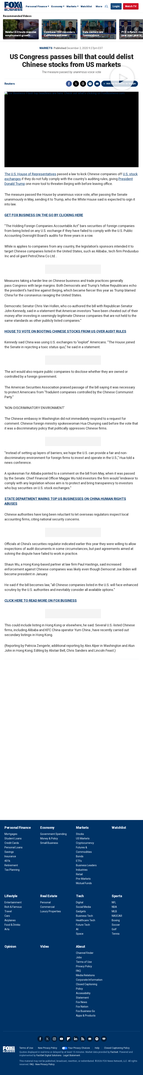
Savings (9, 851)
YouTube (61, 1039)
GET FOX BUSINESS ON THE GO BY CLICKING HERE (43, 215)
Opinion (10, 946)
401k (7, 860)
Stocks (80, 833)
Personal (45, 902)
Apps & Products (86, 1015)
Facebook (69, 84)
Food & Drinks (12, 924)
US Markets (83, 838)
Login (116, 6)
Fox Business (13, 6)
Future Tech (83, 924)
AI (77, 929)
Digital (79, 902)
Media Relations (85, 975)
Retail (79, 874)
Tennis (116, 933)
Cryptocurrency (85, 842)
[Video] (71, 93)
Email (97, 84)
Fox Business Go (85, 1011)
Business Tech (84, 915)
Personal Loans (13, 847)
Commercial (47, 906)
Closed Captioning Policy (117, 1048)
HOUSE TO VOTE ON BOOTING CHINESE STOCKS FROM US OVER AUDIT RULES (65, 331)
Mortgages (10, 833)
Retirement (11, 865)
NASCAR (117, 915)
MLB (114, 911)
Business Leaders (86, 865)
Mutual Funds (84, 883)
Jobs (79, 957)
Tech (80, 896)
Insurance (10, 856)
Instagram (54, 1039)
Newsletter (90, 1039)
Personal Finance (36, 6)
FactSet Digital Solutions (48, 1055)
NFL (114, 902)
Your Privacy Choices (79, 1048)
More (99, 6)
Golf (114, 929)
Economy (56, 6)
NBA (114, 906)
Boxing (116, 920)
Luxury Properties (50, 911)
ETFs (79, 860)
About (80, 946)
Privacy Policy (84, 966)
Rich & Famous (13, 906)
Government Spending (53, 833)
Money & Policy (49, 838)
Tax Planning (12, 869)
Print (90, 84)
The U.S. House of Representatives (30, 174)
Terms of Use (84, 961)
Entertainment (13, 902)
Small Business (49, 842)
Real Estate (48, 896)
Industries (82, 869)
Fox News (81, 1002)
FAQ (78, 970)
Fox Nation (82, 1006)
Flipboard (69, 1039)
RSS (83, 1039)
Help (97, 1048)
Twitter (76, 84)
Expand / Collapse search (107, 7)
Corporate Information (89, 979)
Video (44, 946)
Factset (114, 1052)
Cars (7, 915)
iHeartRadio (104, 1039)
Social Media (83, 906)
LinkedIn (76, 1039)
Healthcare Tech (85, 920)
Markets (71, 6)
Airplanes (10, 920)
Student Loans (13, 838)
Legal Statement (71, 1055)
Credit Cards (11, 842)
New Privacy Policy (47, 1048)
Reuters (9, 83)
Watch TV (130, 6)
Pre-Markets (83, 878)
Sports (117, 896)
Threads (83, 84)
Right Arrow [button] (136, 29)
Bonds (79, 856)
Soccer (116, 924)
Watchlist (86, 6)
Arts (6, 929)
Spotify (97, 1039)
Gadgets (81, 911)
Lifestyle (10, 896)
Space (79, 933)
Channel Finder (84, 952)
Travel (8, 911)
